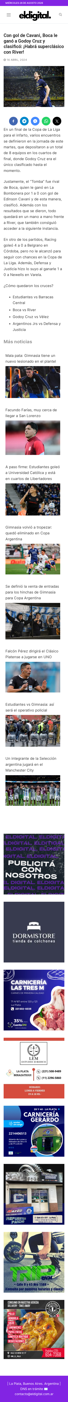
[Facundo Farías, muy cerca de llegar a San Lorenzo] (32, 453)
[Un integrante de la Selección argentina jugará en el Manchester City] (32, 804)
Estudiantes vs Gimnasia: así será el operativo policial (29, 707)
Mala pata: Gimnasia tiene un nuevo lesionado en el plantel (30, 358)
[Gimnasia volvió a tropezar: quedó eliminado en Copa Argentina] (32, 573)
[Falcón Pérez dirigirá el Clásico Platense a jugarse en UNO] (32, 691)
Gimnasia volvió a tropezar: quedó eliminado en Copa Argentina (28, 533)
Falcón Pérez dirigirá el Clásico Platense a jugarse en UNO (31, 654)
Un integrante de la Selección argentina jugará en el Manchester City (30, 764)
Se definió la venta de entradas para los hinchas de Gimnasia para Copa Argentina (32, 592)
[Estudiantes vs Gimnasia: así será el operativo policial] (32, 745)
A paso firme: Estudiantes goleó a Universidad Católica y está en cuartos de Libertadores (32, 473)
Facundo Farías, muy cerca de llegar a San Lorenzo (31, 413)
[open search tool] (60, 14)
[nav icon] (8, 14)
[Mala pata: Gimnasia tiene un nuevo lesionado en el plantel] (32, 397)
